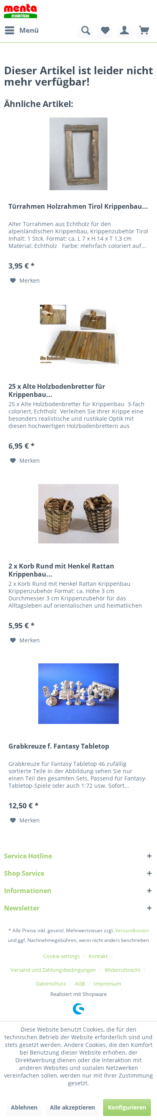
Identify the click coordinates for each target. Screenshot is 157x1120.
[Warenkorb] (144, 30)
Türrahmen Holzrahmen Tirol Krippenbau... (78, 206)
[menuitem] (21, 30)
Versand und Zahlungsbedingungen (53, 969)
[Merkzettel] (105, 30)
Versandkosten (132, 930)
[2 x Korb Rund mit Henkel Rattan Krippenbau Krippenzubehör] (78, 513)
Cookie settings (61, 956)
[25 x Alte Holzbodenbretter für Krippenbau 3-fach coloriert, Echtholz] (78, 334)
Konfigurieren (127, 1107)
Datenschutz (51, 983)
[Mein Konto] (124, 30)
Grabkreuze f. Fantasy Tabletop (58, 746)
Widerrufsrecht (122, 969)
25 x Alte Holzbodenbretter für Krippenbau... (56, 390)
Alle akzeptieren (72, 1107)
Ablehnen (24, 1107)
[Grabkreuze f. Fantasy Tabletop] (78, 693)
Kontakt (98, 956)
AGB (80, 983)
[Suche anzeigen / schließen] (85, 30)
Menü (29, 30)
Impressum (107, 983)
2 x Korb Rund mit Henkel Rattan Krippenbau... (61, 570)
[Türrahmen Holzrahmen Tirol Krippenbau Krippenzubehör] (78, 153)
